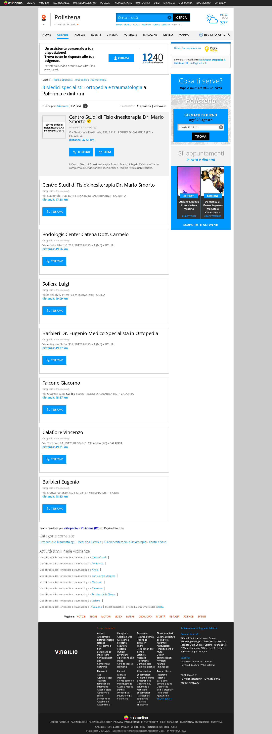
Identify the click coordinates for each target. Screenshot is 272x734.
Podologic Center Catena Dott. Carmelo (85, 234)
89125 (68, 443)
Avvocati (161, 660)
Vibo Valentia (208, 664)
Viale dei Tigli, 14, (54, 295)
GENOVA (166, 24)
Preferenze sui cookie (158, 727)
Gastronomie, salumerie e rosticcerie (144, 686)
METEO (168, 35)
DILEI (156, 3)
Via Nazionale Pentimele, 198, (89, 132)
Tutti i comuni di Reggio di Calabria (199, 627)
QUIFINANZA (186, 3)
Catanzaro (186, 661)
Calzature (122, 645)
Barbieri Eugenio (60, 481)
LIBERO (31, 3)
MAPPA (184, 35)
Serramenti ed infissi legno (104, 653)
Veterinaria (122, 698)
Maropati (97, 582)
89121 (113, 132)
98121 (78, 245)
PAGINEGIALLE (61, 3)
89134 (72, 196)
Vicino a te (160, 106)
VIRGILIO (44, 3)
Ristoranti (162, 674)
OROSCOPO (145, 616)
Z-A (79, 106)
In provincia (144, 106)
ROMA (119, 24)
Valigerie (121, 648)
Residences (162, 692)
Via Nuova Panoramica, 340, (61, 493)
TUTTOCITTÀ (143, 3)
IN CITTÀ (160, 616)
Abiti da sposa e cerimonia (125, 665)
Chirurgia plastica (146, 666)
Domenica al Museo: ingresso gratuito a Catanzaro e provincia (213, 207)
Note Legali (113, 727)
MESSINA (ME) (93, 245)
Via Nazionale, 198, (55, 196)
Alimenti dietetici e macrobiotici (145, 679)
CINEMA (112, 35)
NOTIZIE (79, 35)
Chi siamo (100, 727)
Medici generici (124, 683)
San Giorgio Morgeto (103, 576)
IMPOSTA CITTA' (212, 679)
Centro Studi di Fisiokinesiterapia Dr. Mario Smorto (98, 184)
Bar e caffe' (162, 680)
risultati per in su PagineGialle (199, 61)
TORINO (156, 24)
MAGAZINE (150, 35)
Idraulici (101, 642)
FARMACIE (130, 35)
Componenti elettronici (103, 665)
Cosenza (197, 661)
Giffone (184, 648)
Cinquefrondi (99, 557)
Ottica (120, 660)
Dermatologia (144, 663)
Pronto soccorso (125, 680)
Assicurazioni (163, 645)
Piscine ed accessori (142, 641)
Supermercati (144, 674)
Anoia (95, 569)
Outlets (121, 651)
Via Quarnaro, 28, (54, 394)
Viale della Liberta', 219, (58, 245)
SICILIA (109, 245)
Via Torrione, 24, (53, 443)
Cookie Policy (138, 727)
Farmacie (121, 674)
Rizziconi (217, 648)
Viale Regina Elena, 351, (58, 344)
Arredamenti (103, 636)
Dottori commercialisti (164, 656)
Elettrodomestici (105, 639)
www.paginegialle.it (214, 49)
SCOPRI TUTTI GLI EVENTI (200, 225)
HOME (46, 35)
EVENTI (96, 35)
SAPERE (130, 616)
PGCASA (105, 3)
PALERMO (146, 24)
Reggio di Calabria (190, 664)
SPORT (93, 616)
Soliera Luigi (55, 283)
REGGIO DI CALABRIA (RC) (135, 132)
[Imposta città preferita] (44, 18)
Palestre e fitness (145, 636)
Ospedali (121, 677)
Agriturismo (163, 695)
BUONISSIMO (204, 3)
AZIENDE (62, 35)
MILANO (127, 24)
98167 (84, 493)
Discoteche (162, 686)
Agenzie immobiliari (163, 665)
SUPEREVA (220, 3)
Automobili (103, 701)
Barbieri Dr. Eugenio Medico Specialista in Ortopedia (100, 333)
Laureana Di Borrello (200, 648)
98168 (70, 295)
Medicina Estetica (89, 542)
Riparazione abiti (125, 657)
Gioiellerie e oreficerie (123, 641)
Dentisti (121, 689)
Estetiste (141, 654)
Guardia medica (125, 686)
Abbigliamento (124, 636)
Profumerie (143, 660)
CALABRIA (75, 136)
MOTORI (106, 616)
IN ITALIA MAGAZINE (191, 679)
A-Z (73, 106)
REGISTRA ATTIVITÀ (216, 35)
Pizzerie (161, 677)
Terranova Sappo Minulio (194, 651)
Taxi (99, 674)
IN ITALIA (175, 24)
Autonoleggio (104, 689)
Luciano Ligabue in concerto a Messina (189, 205)
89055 (80, 394)
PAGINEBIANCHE (123, 3)
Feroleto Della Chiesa (192, 644)
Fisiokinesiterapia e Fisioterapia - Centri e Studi (135, 542)
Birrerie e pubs (164, 683)
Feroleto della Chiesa (103, 594)
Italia (161, 606)
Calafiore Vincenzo (62, 432)
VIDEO (118, 616)
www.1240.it (51, 69)
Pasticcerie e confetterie (143, 697)
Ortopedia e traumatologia (124, 694)
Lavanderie (122, 654)
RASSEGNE (212, 195)
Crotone (208, 661)
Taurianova (220, 644)
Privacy (125, 727)
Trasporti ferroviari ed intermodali (103, 683)
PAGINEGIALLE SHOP (84, 3)
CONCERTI (188, 195)
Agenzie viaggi (104, 677)
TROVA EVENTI (164, 698)
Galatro (96, 600)
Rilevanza (62, 106)
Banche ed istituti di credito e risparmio (166, 639)
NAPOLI (136, 24)
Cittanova (97, 588)
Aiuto (174, 727)
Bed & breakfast (165, 689)
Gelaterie (141, 701)
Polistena (67, 17)
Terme (140, 645)
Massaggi (141, 657)
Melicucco (97, 563)
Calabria (97, 606)
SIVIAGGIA (169, 3)
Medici (46, 79)
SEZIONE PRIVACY (190, 683)
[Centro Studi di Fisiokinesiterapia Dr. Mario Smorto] (54, 127)
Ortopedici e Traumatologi (82, 127)
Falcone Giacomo (61, 382)
